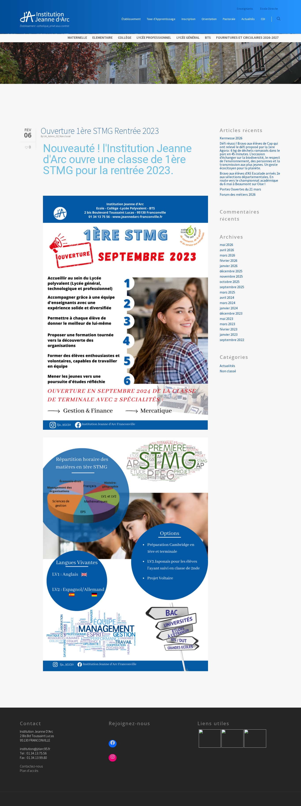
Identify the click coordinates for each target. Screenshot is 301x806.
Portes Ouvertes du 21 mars (240, 189)
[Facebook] (113, 743)
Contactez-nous (31, 766)
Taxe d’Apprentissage (161, 19)
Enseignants (245, 9)
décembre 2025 (231, 271)
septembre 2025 (232, 287)
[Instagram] (113, 757)
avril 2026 (227, 250)
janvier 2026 (229, 265)
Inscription (188, 19)
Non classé (65, 136)
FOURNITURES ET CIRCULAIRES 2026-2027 (247, 37)
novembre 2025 (231, 276)
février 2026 (228, 260)
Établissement (131, 19)
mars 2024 (227, 302)
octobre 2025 (230, 281)
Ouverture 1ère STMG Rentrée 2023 (100, 130)
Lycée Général (188, 37)
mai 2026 (226, 244)
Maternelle (77, 37)
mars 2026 (227, 255)
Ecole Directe (269, 9)
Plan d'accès (29, 770)
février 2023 (228, 329)
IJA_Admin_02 (51, 136)
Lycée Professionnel (154, 37)
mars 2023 (227, 324)
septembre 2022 (232, 339)
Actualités (248, 19)
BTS (208, 37)
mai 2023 (226, 318)
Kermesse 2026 (231, 138)
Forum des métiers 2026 (238, 194)
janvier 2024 (229, 308)
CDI (263, 19)
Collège (124, 37)
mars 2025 (227, 292)
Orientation (209, 19)
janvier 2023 (229, 334)
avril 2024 (227, 297)
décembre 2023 (231, 313)
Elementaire (102, 37)
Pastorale (229, 19)
